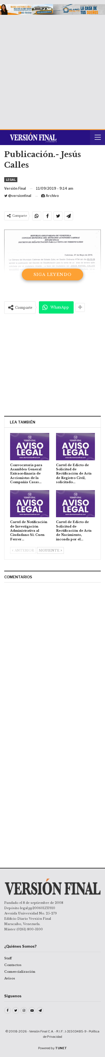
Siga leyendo (53, 274)
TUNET (61, 1048)
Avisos (9, 978)
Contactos (13, 965)
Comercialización (19, 972)
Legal (11, 179)
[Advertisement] (52, 70)
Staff (8, 958)
